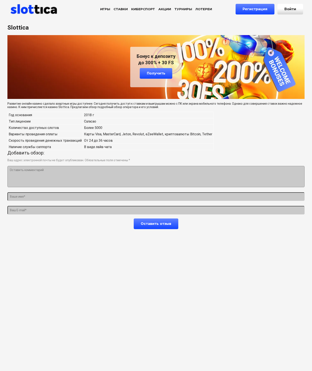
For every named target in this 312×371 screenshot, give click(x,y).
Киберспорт (143, 9)
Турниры (183, 9)
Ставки (121, 9)
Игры (105, 9)
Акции (164, 9)
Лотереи (203, 9)
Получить (156, 73)
